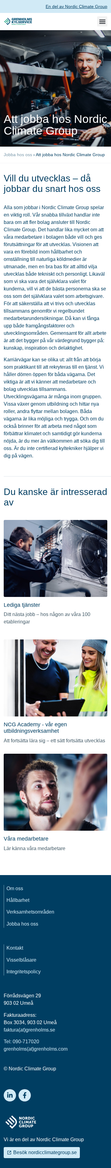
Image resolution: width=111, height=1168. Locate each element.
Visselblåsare (21, 960)
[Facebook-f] (24, 1095)
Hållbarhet (17, 900)
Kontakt (14, 948)
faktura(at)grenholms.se (29, 1029)
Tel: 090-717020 (21, 1041)
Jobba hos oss (18, 154)
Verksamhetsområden (30, 912)
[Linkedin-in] (10, 1095)
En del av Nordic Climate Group (76, 6)
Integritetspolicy (23, 971)
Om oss (14, 888)
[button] (102, 21)
